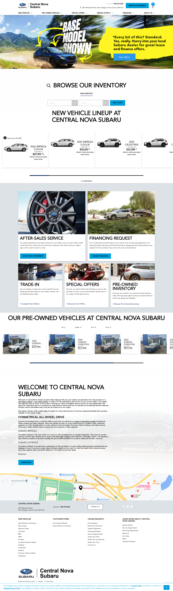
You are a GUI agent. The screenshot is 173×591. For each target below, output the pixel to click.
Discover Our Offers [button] (76, 304)
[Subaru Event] (86, 42)
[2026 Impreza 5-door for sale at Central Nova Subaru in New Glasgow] (16, 147)
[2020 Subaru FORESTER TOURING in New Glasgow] (62, 344)
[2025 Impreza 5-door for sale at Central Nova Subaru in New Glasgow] (62, 143)
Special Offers (78, 13)
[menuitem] (25, 13)
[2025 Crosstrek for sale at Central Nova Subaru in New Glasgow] (109, 143)
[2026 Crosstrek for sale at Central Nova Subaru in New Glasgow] (155, 143)
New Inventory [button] (86, 93)
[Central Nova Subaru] (86, 486)
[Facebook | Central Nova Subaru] (123, 506)
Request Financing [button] (100, 256)
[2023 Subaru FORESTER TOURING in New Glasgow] (108, 344)
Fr (153, 7)
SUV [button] (92, 327)
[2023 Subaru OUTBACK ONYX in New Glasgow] (154, 344)
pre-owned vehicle (41, 402)
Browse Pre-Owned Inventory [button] (126, 304)
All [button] (62, 327)
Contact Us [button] (95, 507)
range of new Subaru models (85, 421)
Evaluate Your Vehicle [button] (30, 304)
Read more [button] (22, 454)
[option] (86, 42)
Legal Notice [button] (87, 181)
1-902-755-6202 (118, 4)
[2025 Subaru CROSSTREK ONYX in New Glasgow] (16, 344)
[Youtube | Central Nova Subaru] (127, 506)
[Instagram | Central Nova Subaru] (131, 506)
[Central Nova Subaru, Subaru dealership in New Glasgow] (34, 5)
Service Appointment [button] (137, 5)
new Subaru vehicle (25, 402)
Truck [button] (107, 327)
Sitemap (40, 581)
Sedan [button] (77, 327)
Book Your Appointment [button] (33, 256)
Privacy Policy (49, 581)
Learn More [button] (26, 462)
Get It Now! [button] (117, 102)
